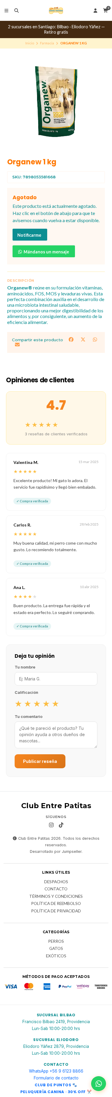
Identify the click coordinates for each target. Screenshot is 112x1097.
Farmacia (47, 43)
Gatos (56, 949)
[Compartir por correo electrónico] (17, 344)
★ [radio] (18, 703)
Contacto (56, 889)
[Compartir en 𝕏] (84, 339)
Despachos (56, 882)
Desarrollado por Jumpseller (56, 851)
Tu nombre (25, 667)
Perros (56, 941)
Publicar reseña (40, 761)
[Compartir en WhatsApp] (95, 339)
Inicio (29, 43)
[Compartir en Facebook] (72, 339)
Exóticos (56, 956)
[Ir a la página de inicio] (55, 10)
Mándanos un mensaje (46, 251)
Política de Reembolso (56, 904)
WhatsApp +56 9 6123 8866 (56, 1071)
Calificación (26, 692)
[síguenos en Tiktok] (61, 825)
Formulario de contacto (56, 1078)
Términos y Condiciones (56, 897)
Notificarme (29, 235)
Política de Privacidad (56, 911)
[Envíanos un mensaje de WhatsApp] (98, 1083)
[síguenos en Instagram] (51, 825)
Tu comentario (28, 716)
